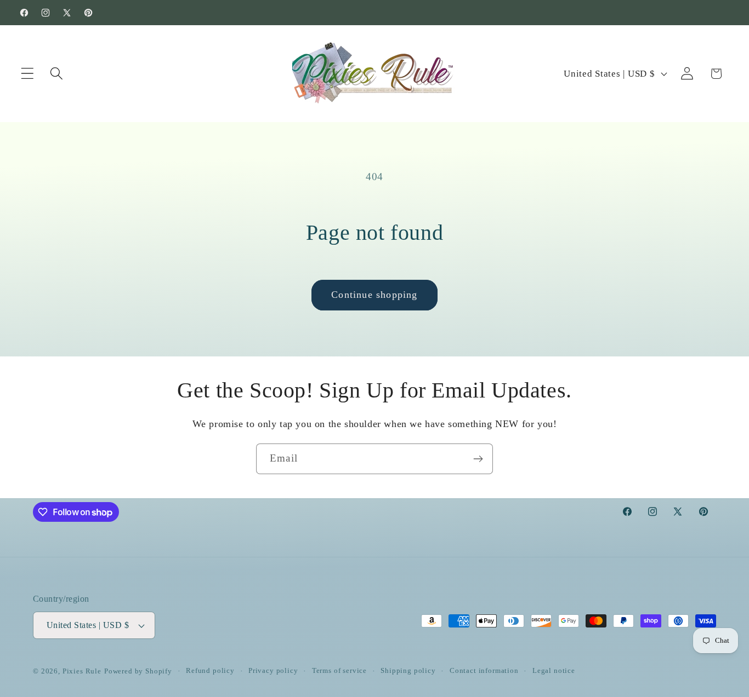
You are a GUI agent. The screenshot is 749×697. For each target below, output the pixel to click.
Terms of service (339, 670)
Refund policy (210, 670)
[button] (27, 73)
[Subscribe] (477, 458)
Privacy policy (273, 670)
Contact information (484, 670)
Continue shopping (374, 294)
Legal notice (553, 670)
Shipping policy (408, 670)
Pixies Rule (82, 671)
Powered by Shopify (138, 671)
